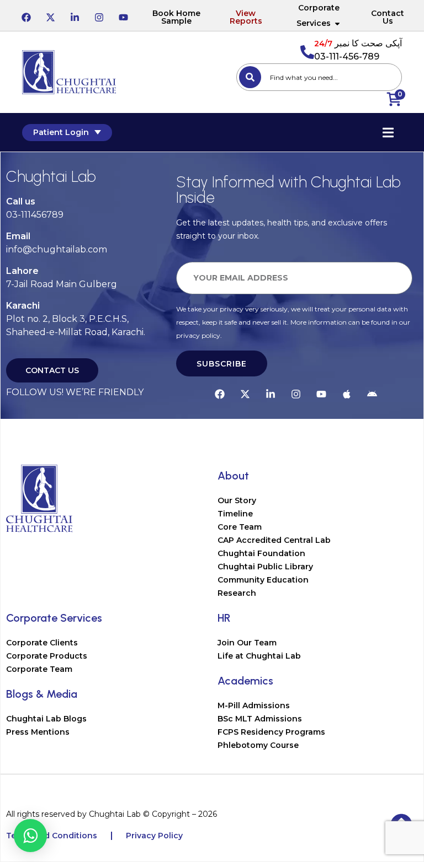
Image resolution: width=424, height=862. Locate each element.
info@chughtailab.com (56, 249)
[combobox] (319, 77)
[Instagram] (98, 15)
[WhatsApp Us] (30, 835)
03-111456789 (34, 214)
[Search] (250, 77)
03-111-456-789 (346, 56)
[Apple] (347, 392)
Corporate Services (318, 15)
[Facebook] (26, 15)
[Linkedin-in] (74, 15)
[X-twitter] (50, 15)
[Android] (372, 392)
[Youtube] (123, 15)
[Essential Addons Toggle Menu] (388, 132)
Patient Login (61, 132)
